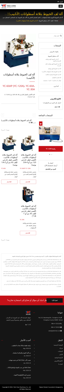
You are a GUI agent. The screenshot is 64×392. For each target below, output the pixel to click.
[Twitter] (28, 325)
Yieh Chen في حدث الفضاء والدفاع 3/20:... (19, 367)
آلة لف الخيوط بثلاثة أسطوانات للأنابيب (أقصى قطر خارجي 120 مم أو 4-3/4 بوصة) (28, 159)
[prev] (2, 114)
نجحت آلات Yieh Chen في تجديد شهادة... (19, 360)
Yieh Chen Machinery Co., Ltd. (22, 387)
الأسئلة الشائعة (59, 357)
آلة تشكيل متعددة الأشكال (14, 284)
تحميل (56, 107)
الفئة (52, 20)
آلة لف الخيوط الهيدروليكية (54, 68)
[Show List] (29, 123)
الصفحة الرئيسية (58, 345)
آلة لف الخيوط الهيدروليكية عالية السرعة (53, 64)
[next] (34, 114)
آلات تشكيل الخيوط (44, 20)
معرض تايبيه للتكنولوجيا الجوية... (22, 375)
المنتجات (60, 351)
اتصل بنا (60, 364)
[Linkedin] (26, 325)
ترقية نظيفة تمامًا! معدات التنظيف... (21, 345)
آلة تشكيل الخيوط (24, 284)
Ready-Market (43, 387)
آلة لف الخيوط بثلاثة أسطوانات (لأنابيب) (27, 20)
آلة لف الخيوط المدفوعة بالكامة (53, 74)
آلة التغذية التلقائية (56, 77)
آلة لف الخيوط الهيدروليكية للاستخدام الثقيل (53, 60)
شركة (61, 348)
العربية (61, 1)
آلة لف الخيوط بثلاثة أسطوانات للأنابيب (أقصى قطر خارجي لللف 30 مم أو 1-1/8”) (28, 211)
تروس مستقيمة (45, 284)
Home (56, 20)
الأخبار (61, 354)
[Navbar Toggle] (61, 6)
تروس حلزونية (39, 284)
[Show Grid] (32, 123)
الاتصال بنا (59, 286)
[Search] (61, 36)
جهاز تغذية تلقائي (31, 284)
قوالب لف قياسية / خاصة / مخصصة (52, 80)
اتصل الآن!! (55, 300)
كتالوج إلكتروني (58, 361)
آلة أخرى (56, 86)
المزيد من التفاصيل (50, 169)
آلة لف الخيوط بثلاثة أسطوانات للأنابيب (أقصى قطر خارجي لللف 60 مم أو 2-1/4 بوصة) (9, 159)
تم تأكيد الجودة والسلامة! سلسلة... (21, 353)
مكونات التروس (54, 51)
